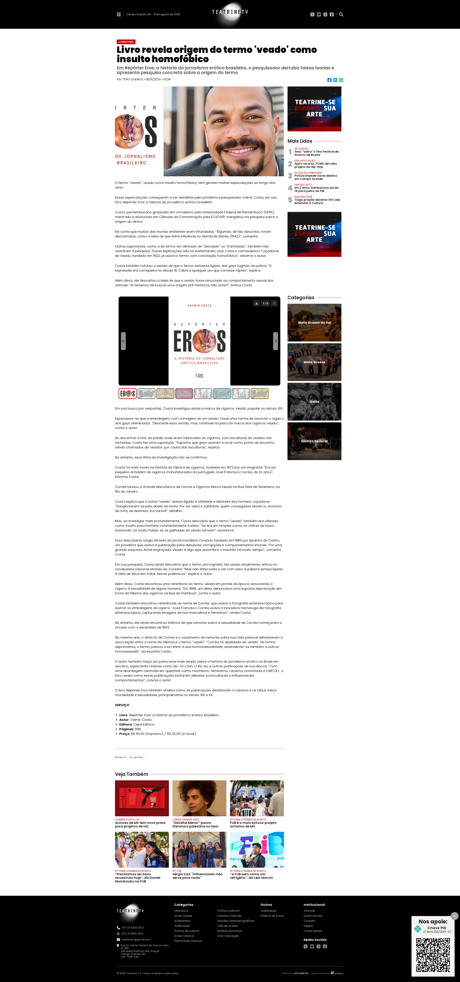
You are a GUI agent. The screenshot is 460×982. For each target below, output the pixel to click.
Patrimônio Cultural (188, 941)
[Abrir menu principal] (119, 14)
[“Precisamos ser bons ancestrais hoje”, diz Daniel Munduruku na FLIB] (142, 850)
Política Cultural (228, 911)
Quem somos (313, 916)
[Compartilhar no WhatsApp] (341, 81)
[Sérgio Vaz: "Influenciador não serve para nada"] (199, 850)
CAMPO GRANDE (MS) (185, 819)
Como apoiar (313, 931)
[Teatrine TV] (230, 14)
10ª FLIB (176, 871)
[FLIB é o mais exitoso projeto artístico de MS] (257, 798)
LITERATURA (126, 42)
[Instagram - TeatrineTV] (325, 14)
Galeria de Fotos (272, 916)
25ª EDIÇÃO (302, 148)
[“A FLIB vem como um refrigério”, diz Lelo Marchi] (257, 850)
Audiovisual (182, 926)
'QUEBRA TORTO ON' (127, 819)
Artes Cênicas (184, 936)
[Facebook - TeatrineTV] (332, 14)
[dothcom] (337, 973)
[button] (128, 393)
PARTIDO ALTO (303, 184)
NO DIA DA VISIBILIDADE (308, 172)
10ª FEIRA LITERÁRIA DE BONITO (248, 819)
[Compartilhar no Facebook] (329, 81)
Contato (310, 921)
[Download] (256, 303)
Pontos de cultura (186, 931)
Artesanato (182, 921)
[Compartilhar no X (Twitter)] (335, 81)
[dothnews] (301, 973)
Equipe (308, 926)
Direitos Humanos (229, 931)
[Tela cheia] (274, 303)
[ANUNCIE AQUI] (314, 108)
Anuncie (309, 911)
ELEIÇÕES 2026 (303, 196)
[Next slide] (275, 341)
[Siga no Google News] (199, 757)
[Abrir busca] (341, 14)
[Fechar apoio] (455, 916)
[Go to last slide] (123, 341)
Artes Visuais (183, 916)
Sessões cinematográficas (235, 921)
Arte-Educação (228, 936)
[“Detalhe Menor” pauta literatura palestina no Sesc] (199, 798)
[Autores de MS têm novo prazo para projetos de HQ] (142, 798)
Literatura (181, 911)
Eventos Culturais (229, 916)
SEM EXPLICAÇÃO (305, 160)
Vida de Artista (227, 926)
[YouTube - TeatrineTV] (319, 14)
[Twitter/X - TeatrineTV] (312, 14)
